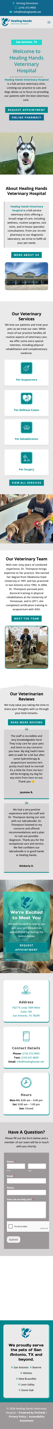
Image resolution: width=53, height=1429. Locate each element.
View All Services (26, 482)
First (8, 1170)
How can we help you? (20, 1199)
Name (11, 1161)
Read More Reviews (27, 722)
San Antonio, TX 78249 (26, 1015)
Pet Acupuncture (26, 379)
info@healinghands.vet (30, 1061)
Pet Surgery (26, 469)
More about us (26, 255)
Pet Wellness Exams (26, 410)
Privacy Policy (17, 1416)
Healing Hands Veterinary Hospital (27, 79)
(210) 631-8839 (30, 1057)
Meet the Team (26, 618)
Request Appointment (26, 110)
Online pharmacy (26, 117)
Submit (13, 1239)
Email (11, 1176)
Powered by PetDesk (32, 1412)
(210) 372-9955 (31, 1053)
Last (30, 1170)
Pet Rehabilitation (26, 439)
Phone (10, 1187)
